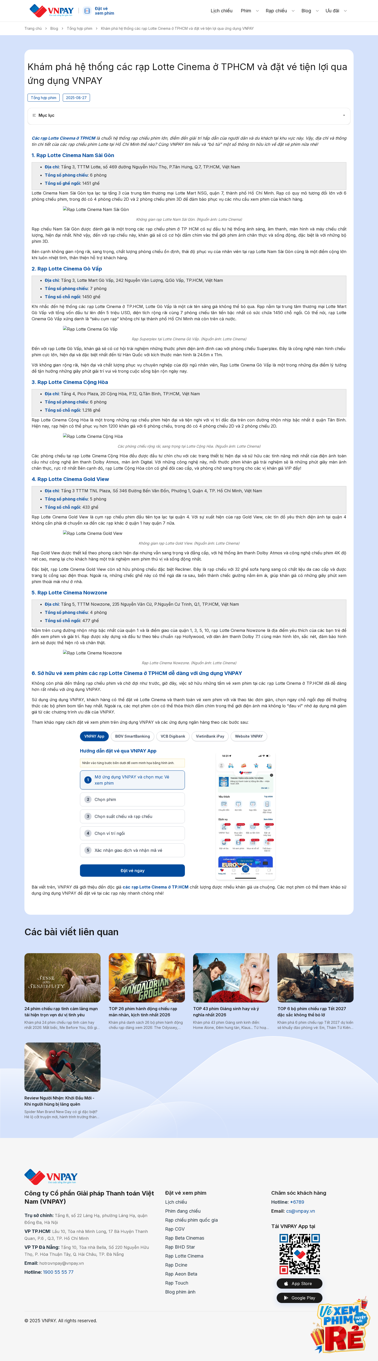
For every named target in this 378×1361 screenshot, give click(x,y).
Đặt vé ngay (133, 870)
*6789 (297, 1202)
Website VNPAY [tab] (249, 736)
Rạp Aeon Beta (181, 1274)
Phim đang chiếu (183, 1211)
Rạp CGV (175, 1229)
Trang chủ (33, 28)
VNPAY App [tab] (94, 736)
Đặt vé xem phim (185, 1193)
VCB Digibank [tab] (173, 736)
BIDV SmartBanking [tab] (132, 736)
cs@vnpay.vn (300, 1211)
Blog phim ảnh (180, 1292)
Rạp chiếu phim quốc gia (191, 1220)
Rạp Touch (176, 1283)
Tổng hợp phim (79, 28)
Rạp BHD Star (180, 1247)
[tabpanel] (189, 815)
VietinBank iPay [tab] (210, 736)
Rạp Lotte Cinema (184, 1256)
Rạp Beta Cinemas (184, 1238)
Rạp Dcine (176, 1265)
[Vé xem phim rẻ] (341, 1324)
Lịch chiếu (176, 1202)
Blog (54, 28)
